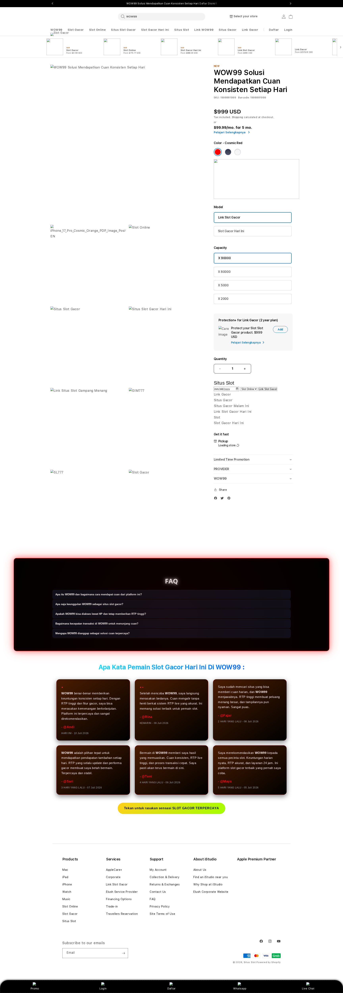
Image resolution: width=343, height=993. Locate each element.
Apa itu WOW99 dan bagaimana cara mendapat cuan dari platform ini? (98, 594)
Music (66, 899)
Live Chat (308, 988)
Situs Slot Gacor (123, 29)
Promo (35, 988)
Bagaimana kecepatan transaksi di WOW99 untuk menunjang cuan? (96, 623)
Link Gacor (250, 29)
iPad (65, 877)
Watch (66, 891)
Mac (65, 869)
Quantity (220, 359)
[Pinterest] (230, 499)
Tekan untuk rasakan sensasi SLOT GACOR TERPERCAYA (171, 808)
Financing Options (119, 899)
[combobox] (161, 16)
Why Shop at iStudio (208, 884)
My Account (158, 869)
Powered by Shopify (268, 962)
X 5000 (223, 285)
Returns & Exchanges (165, 884)
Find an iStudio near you (210, 877)
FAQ (153, 899)
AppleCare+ (114, 869)
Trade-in (112, 906)
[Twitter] (223, 499)
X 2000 (223, 299)
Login (103, 988)
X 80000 (224, 272)
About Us (199, 869)
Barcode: (244, 97)
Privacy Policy (160, 906)
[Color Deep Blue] (228, 152)
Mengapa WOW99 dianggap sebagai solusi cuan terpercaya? (92, 633)
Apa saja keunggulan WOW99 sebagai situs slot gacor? (89, 604)
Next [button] (291, 4)
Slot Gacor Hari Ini (155, 29)
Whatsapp (240, 988)
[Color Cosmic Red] (218, 152)
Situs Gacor (228, 29)
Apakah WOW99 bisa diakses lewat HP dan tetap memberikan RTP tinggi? (100, 614)
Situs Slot (181, 29)
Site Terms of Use (162, 913)
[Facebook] (216, 499)
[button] (56, 30)
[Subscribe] (123, 953)
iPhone (67, 884)
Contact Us (158, 891)
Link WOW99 (203, 29)
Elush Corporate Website (210, 891)
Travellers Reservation (122, 913)
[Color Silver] (237, 152)
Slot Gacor (76, 29)
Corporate (113, 877)
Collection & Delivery (165, 877)
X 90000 (224, 258)
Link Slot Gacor (229, 217)
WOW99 (56, 29)
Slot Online (97, 29)
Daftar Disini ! (208, 3)
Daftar (171, 988)
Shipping (237, 117)
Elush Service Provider (122, 891)
